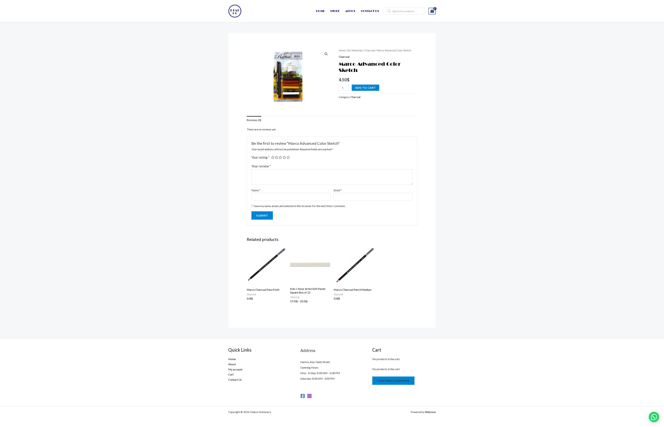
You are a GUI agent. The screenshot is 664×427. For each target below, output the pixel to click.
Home (342, 50)
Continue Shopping (393, 380)
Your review (261, 166)
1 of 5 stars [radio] (272, 157)
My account (235, 369)
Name (255, 190)
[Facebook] (302, 396)
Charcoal (370, 50)
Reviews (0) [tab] (254, 120)
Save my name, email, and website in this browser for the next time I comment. (299, 206)
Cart (231, 374)
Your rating (260, 157)
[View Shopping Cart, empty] (432, 11)
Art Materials (355, 50)
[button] (326, 54)
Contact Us (235, 379)
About (232, 364)
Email (338, 190)
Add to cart (365, 87)
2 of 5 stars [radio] (276, 157)
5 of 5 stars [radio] (288, 157)
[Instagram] (309, 396)
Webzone (430, 412)
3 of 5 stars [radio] (280, 157)
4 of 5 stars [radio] (284, 157)
